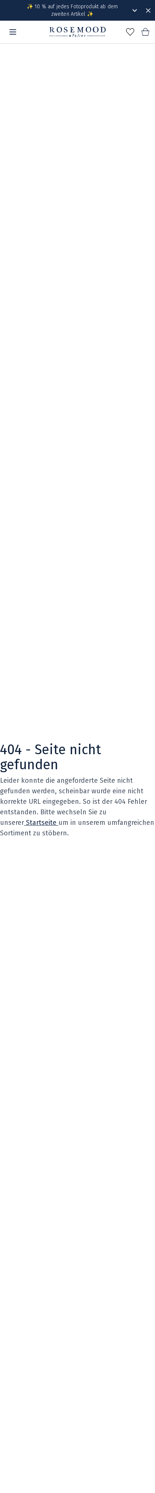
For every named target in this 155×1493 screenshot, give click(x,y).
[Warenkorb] (145, 32)
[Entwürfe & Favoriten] (130, 32)
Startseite (41, 822)
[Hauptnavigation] (13, 32)
